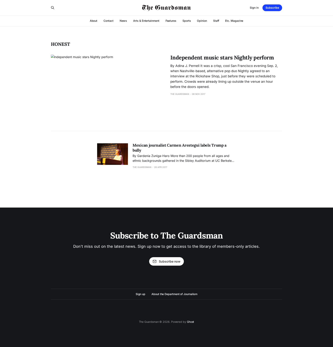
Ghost (190, 321)
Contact (108, 20)
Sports (186, 20)
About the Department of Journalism (174, 294)
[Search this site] (53, 8)
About (94, 20)
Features (171, 20)
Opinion (202, 20)
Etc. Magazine (234, 20)
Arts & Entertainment (146, 20)
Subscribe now (169, 261)
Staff (216, 20)
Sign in (254, 7)
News (123, 20)
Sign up (140, 294)
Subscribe (272, 7)
